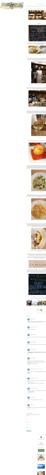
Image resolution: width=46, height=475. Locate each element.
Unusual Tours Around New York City (29, 303)
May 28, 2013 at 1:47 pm (32, 316)
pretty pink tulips (31, 354)
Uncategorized (30, 310)
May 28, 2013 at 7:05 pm (32, 339)
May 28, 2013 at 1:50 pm (32, 324)
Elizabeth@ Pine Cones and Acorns (33, 374)
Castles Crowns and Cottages (33, 384)
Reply (28, 320)
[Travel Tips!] (41, 458)
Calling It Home (39, 54)
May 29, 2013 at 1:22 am (32, 366)
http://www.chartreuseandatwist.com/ (31, 405)
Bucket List (42, 310)
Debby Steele (31, 393)
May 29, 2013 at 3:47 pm (32, 401)
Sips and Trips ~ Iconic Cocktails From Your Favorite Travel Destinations (41, 474)
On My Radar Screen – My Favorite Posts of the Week (39, 304)
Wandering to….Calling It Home (34, 303)
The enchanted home (32, 346)
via (39, 161)
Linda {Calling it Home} (32, 331)
